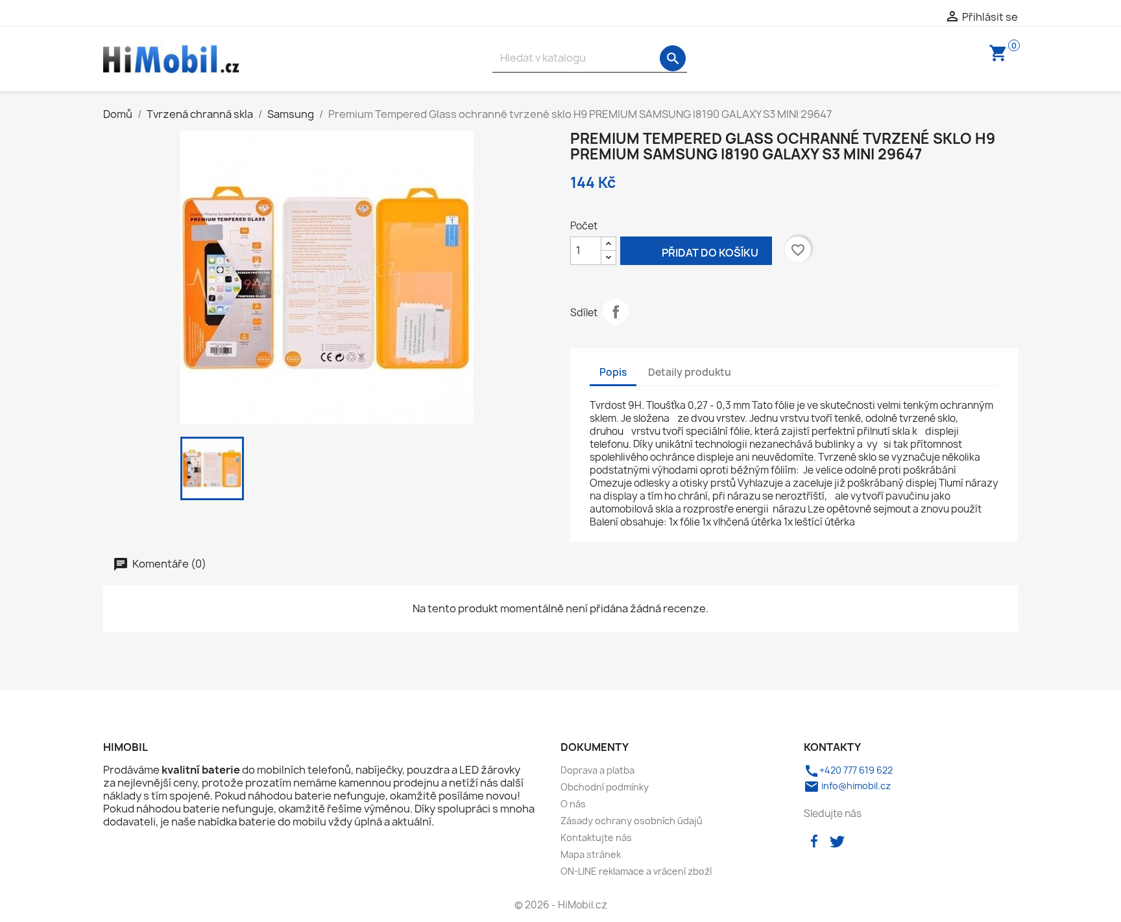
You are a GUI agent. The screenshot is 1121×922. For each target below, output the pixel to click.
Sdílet (616, 312)
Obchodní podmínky (604, 787)
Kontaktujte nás (596, 837)
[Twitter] (836, 840)
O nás (573, 804)
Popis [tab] (613, 372)
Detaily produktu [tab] (689, 372)
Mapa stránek (590, 854)
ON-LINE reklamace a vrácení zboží (636, 871)
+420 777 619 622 (848, 770)
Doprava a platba (597, 770)
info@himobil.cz (847, 785)
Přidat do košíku (696, 250)
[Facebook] (814, 840)
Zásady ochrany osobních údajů (631, 820)
